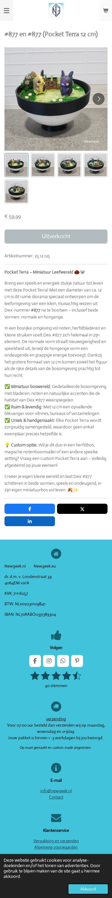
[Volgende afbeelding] (99, 99)
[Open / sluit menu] (6, 10)
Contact (56, 797)
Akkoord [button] (88, 889)
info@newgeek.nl (56, 790)
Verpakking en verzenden (56, 840)
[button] (16, 165)
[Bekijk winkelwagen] (105, 10)
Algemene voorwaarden (56, 847)
